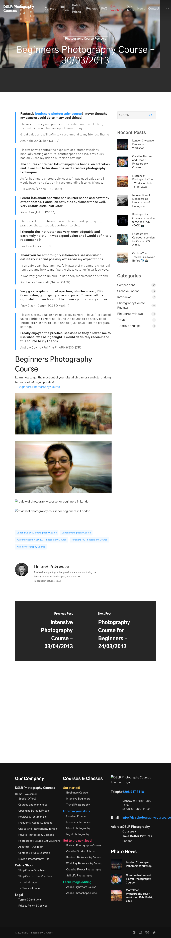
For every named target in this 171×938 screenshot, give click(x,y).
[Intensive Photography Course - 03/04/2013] (50, 631)
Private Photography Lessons (36, 834)
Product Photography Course (83, 857)
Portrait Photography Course (83, 845)
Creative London (128, 291)
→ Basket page (27, 882)
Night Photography (77, 834)
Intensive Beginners (78, 798)
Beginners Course (77, 792)
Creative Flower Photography (83, 869)
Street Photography (78, 828)
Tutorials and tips (128, 325)
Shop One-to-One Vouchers (35, 876)
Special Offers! (27, 798)
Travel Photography (78, 804)
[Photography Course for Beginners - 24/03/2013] (121, 631)
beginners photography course (58, 113)
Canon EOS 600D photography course (37, 533)
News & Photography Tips (33, 859)
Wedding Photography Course (84, 863)
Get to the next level (77, 840)
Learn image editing (77, 882)
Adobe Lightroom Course (81, 887)
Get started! (71, 787)
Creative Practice (76, 816)
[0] (167, 8)
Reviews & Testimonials (32, 816)
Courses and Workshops (32, 804)
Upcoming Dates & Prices (33, 810)
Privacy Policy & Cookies (32, 905)
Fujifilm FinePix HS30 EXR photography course (41, 540)
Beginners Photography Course (39, 386)
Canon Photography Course (76, 533)
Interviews (124, 297)
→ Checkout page (29, 888)
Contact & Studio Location (34, 853)
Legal (19, 895)
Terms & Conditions (30, 899)
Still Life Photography (79, 875)
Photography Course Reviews (85, 38)
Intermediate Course (78, 822)
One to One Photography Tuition (37, 828)
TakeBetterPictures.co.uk (47, 581)
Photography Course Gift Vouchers (39, 841)
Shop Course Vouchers (32, 870)
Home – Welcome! (26, 794)
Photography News (130, 313)
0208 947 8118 (133, 792)
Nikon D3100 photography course (89, 540)
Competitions (126, 285)
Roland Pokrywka (51, 567)
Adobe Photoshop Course (81, 893)
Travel (121, 319)
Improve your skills (76, 811)
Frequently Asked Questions (35, 822)
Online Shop (24, 865)
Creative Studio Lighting (81, 851)
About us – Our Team (30, 847)
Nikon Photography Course (31, 547)
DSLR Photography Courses (18, 9)
